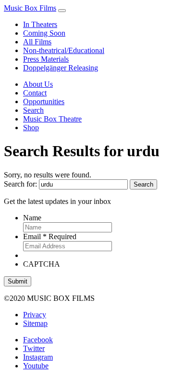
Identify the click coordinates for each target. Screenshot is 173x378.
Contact (35, 93)
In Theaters (40, 24)
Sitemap (35, 323)
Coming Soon (44, 33)
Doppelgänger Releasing (60, 68)
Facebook (38, 340)
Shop (31, 127)
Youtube (36, 366)
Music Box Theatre (52, 119)
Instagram (38, 357)
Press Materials (46, 59)
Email (49, 236)
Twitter (34, 348)
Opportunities (43, 101)
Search (33, 110)
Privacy (34, 314)
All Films (37, 42)
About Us (38, 84)
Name (32, 218)
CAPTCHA (41, 264)
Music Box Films (30, 8)
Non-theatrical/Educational (63, 50)
